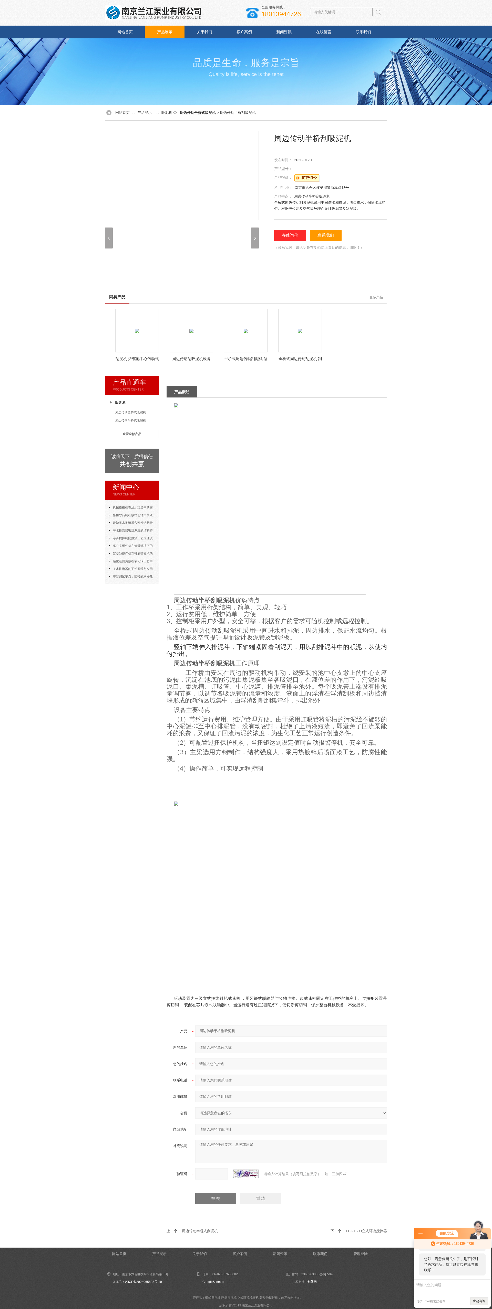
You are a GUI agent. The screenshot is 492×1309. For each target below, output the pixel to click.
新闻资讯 (284, 32)
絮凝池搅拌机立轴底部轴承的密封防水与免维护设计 (131, 554)
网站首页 (125, 32)
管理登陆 (360, 1254)
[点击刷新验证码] (246, 1174)
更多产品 (376, 297)
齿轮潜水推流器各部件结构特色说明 (131, 524)
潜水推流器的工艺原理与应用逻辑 (131, 570)
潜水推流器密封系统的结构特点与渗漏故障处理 (131, 531)
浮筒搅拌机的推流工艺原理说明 (131, 539)
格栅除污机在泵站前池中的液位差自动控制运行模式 (131, 516)
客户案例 (244, 32)
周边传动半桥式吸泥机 (130, 420)
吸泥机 (166, 113)
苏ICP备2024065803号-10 (143, 1282)
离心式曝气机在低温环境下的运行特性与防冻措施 (131, 547)
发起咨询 (479, 1301)
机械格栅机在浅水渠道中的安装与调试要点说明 (131, 508)
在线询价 (290, 235)
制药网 (312, 1282)
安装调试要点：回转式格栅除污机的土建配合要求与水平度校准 (132, 577)
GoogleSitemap (213, 1282)
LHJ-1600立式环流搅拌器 (366, 1231)
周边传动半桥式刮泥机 (200, 1231)
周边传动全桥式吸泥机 (130, 412)
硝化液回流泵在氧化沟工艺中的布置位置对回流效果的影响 (131, 562)
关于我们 (204, 32)
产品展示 (164, 32)
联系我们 (363, 32)
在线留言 (323, 32)
